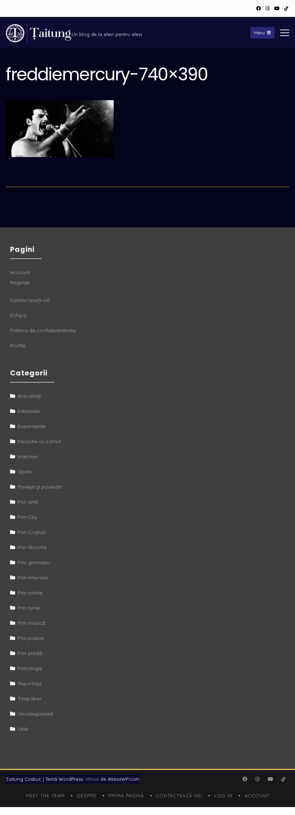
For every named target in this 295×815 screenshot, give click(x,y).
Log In (223, 795)
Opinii (24, 471)
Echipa (18, 315)
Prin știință (30, 653)
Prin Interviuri (33, 577)
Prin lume (29, 608)
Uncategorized (35, 714)
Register (20, 282)
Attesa (92, 779)
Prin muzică (31, 623)
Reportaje (29, 683)
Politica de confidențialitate (43, 330)
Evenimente (31, 426)
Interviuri (28, 456)
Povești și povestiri (40, 487)
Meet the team (45, 795)
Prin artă (28, 502)
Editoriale (29, 411)
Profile (17, 345)
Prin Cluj (27, 517)
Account (20, 272)
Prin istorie (30, 592)
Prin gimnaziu (34, 562)
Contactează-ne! (30, 300)
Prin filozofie (32, 547)
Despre (86, 795)
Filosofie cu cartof (39, 441)
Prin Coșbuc (32, 532)
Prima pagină (126, 795)
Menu (259, 32)
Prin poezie (31, 638)
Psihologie (30, 668)
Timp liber (29, 698)
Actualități (29, 396)
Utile (23, 729)
